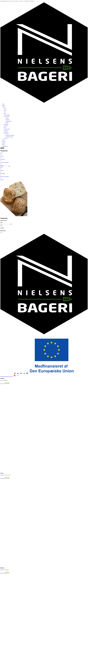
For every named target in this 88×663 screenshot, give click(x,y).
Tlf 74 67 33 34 (2, 383)
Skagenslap (2, 165)
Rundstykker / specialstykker (4, 162)
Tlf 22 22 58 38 (2, 478)
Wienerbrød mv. (2, 159)
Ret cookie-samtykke (10, 376)
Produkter (1, 170)
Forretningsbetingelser (3, 376)
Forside (1, 152)
